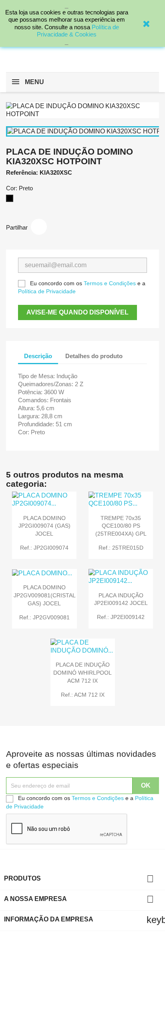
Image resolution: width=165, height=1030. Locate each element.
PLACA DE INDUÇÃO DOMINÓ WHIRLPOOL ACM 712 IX (82, 672)
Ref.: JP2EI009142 (121, 617)
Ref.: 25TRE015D (121, 547)
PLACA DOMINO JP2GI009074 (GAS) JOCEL (44, 526)
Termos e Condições (110, 283)
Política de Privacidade (47, 291)
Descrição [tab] (38, 356)
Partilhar (39, 227)
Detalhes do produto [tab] (94, 356)
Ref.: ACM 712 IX (83, 694)
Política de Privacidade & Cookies (78, 31)
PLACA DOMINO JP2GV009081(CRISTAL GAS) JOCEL (45, 595)
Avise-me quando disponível (77, 312)
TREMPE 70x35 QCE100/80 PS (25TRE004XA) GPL (121, 526)
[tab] (136, 352)
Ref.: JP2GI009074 (44, 547)
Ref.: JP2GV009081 (44, 617)
